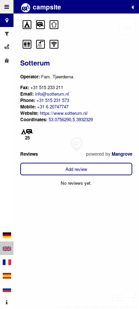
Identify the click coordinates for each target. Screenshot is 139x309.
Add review (76, 169)
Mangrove (122, 154)
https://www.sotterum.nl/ (64, 113)
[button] (27, 24)
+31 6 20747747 (52, 106)
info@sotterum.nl (52, 94)
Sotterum (35, 63)
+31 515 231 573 (52, 100)
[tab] (6, 7)
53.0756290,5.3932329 (71, 119)
